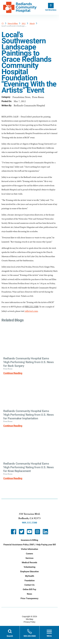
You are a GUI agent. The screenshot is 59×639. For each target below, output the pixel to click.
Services (29, 558)
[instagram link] (37, 531)
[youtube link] (29, 531)
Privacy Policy (29, 622)
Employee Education (29, 571)
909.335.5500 (31, 306)
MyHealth (29, 576)
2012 (24, 23)
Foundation (30, 580)
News (29, 594)
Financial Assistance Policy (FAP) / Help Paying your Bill (29, 544)
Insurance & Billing (29, 540)
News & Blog (13, 23)
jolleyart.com (31, 311)
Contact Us (29, 585)
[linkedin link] (45, 531)
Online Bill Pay (29, 589)
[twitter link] (21, 531)
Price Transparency (29, 598)
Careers (29, 553)
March (32, 23)
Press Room (38, 97)
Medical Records (29, 562)
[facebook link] (13, 531)
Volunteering (29, 567)
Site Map (29, 619)
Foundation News (21, 97)
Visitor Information (29, 549)
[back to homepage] (3, 23)
